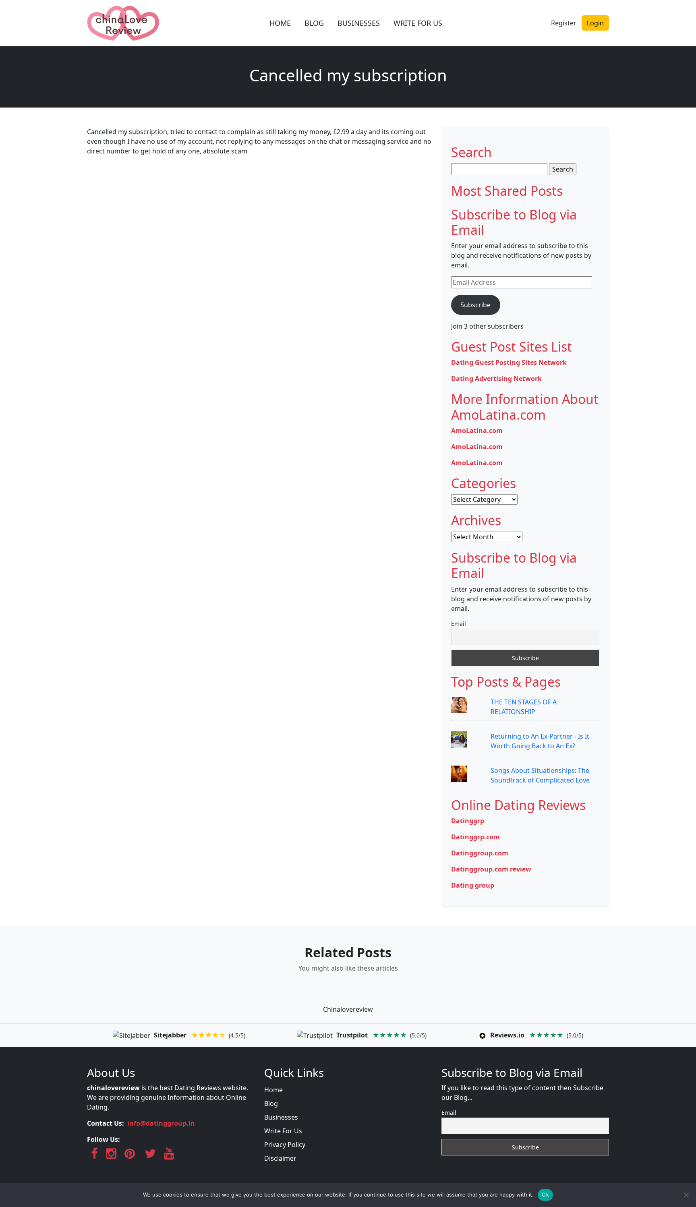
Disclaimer (280, 1158)
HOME (280, 23)
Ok (545, 1194)
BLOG (314, 23)
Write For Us (283, 1130)
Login (595, 23)
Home (273, 1089)
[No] (686, 1195)
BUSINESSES (359, 23)
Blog (271, 1103)
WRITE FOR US (418, 23)
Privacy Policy (284, 1144)
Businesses (281, 1117)
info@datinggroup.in (161, 1123)
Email (458, 623)
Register (563, 23)
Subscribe (475, 304)
